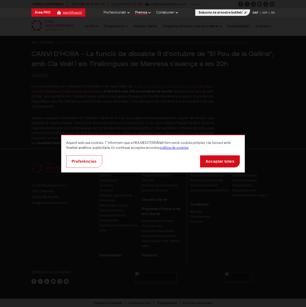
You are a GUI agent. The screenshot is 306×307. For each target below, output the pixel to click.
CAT (256, 12)
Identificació (72, 12)
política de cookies (174, 148)
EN (273, 12)
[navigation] (116, 12)
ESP (264, 12)
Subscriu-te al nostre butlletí (220, 12)
